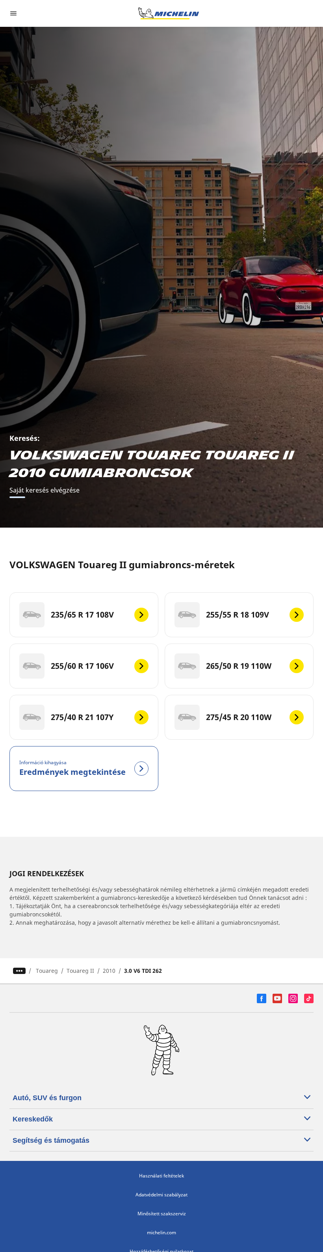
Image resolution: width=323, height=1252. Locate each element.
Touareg (47, 970)
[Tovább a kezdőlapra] (168, 13)
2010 (109, 970)
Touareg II (80, 970)
